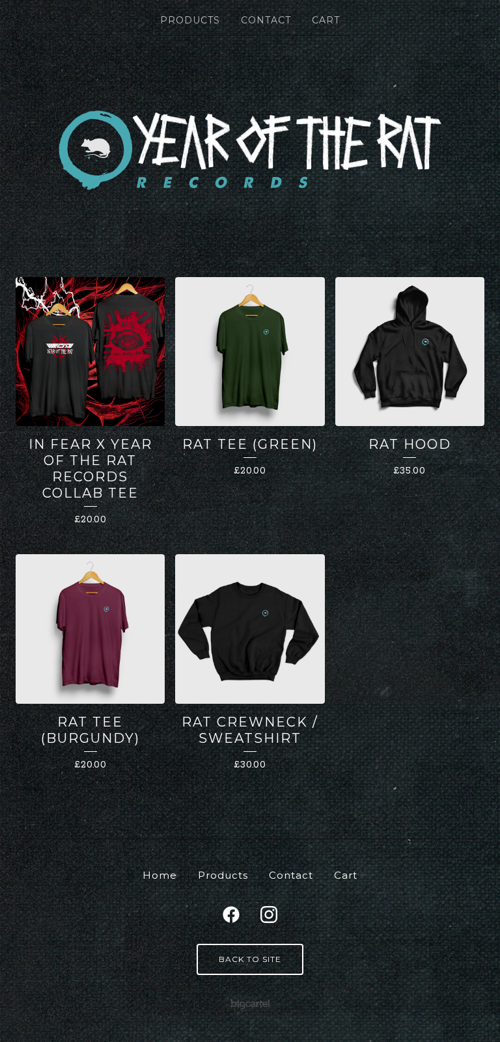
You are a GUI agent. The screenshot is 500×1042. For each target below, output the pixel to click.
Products (190, 20)
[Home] (250, 150)
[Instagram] (269, 914)
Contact (266, 20)
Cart (326, 20)
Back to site (250, 959)
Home (160, 875)
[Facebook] (231, 914)
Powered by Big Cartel (250, 1003)
